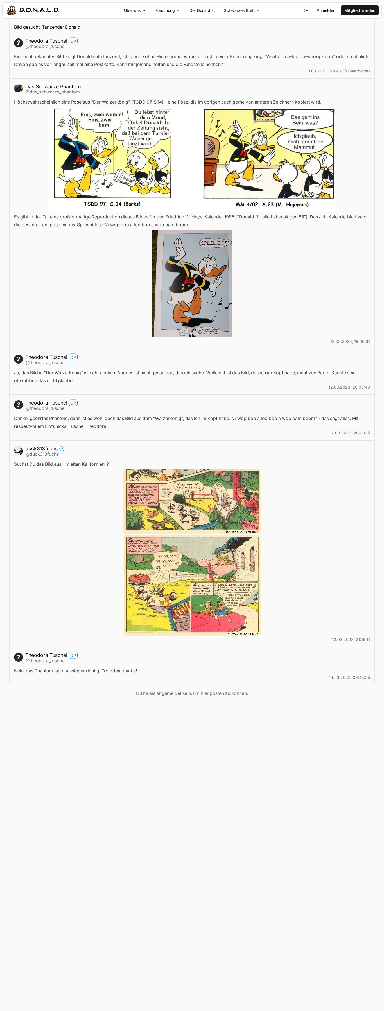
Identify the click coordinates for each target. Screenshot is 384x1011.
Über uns (132, 10)
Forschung (165, 10)
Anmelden (326, 10)
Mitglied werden (359, 10)
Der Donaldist (202, 10)
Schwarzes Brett (239, 10)
